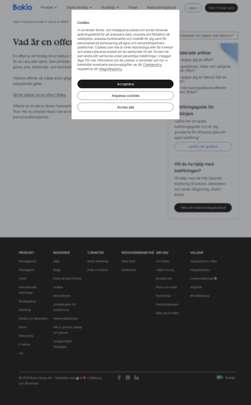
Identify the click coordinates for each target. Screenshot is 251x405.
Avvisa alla (125, 107)
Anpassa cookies (125, 96)
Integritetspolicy (110, 69)
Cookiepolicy (152, 64)
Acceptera (125, 84)
